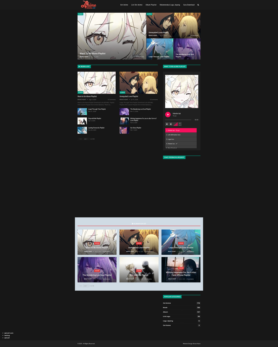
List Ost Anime (136, 5)
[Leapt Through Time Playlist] (160, 49)
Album (80, 14)
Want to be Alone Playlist (92, 53)
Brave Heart (196, 344)
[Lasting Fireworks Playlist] (82, 130)
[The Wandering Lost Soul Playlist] (187, 49)
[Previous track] (167, 124)
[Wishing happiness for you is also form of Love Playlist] (124, 120)
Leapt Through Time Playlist (159, 57)
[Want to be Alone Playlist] (111, 36)
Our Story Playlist (135, 128)
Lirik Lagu (166, 316)
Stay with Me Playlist (94, 118)
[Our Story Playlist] (124, 130)
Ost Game (167, 325)
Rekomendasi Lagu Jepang (170, 5)
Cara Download (189, 5)
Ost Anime (124, 5)
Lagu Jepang (168, 321)
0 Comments (140, 57)
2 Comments (190, 279)
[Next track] (171, 124)
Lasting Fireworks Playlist (96, 128)
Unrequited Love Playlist (158, 32)
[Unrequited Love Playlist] (173, 25)
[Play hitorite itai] (168, 114)
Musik (165, 308)
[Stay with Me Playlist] (82, 120)
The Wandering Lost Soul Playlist (140, 109)
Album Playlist (151, 5)
